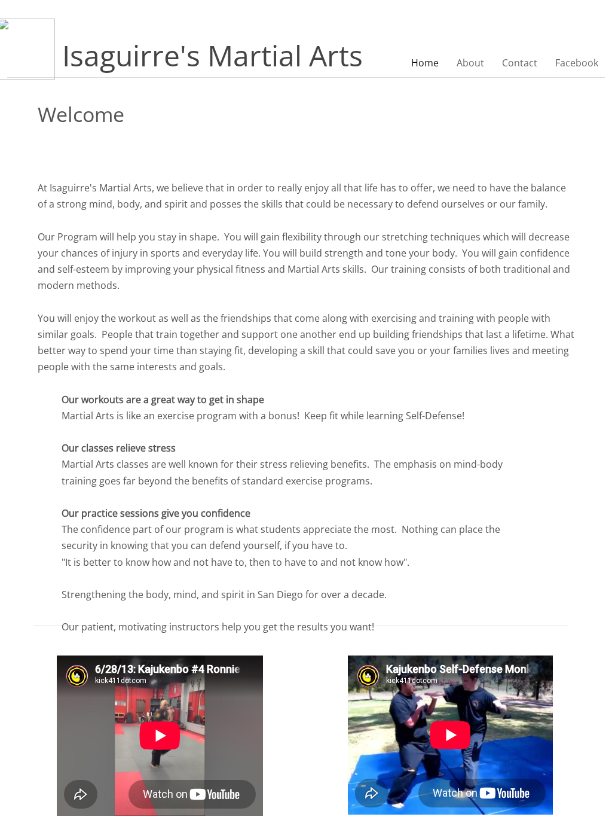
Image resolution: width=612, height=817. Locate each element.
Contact (519, 62)
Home (425, 62)
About (470, 62)
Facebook (576, 62)
